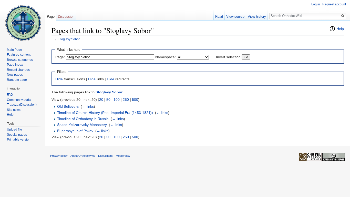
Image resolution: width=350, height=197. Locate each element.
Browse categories (20, 60)
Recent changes (18, 70)
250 (126, 99)
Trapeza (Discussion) (22, 104)
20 (101, 99)
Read (219, 16)
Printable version (18, 139)
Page (51, 16)
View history (257, 16)
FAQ (10, 94)
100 (117, 99)
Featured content (18, 54)
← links (88, 106)
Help (340, 29)
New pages (15, 74)
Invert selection (228, 57)
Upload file (14, 129)
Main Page (14, 50)
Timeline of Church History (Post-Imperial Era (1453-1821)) (105, 113)
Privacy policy (59, 155)
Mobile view (123, 155)
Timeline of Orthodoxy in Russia (83, 119)
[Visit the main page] (22, 20)
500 (135, 99)
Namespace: (165, 57)
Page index (15, 64)
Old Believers (68, 106)
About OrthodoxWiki (82, 155)
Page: (60, 57)
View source (235, 16)
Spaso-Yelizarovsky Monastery (82, 125)
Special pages (17, 134)
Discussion (66, 16)
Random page (17, 80)
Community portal (19, 100)
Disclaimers (105, 155)
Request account (334, 4)
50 (108, 99)
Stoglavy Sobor (69, 39)
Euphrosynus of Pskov (75, 131)
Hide (59, 79)
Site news (13, 110)
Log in (315, 4)
